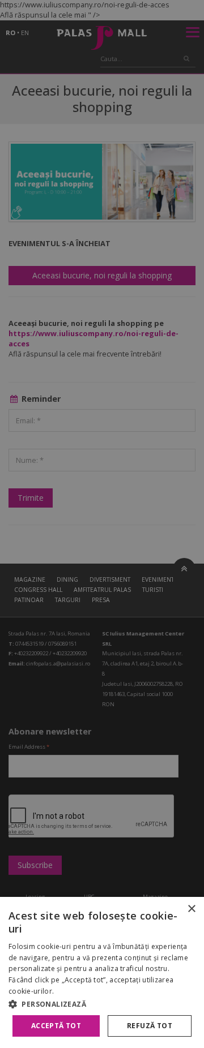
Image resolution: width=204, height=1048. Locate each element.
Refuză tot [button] (149, 1025)
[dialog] (102, 972)
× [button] (191, 909)
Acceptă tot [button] (56, 1025)
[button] (102, 1004)
